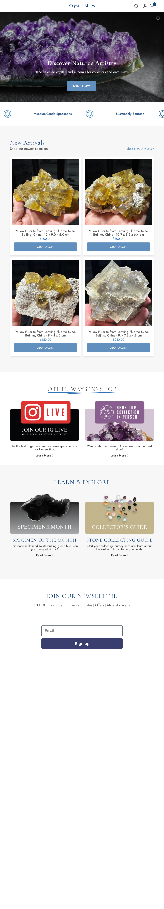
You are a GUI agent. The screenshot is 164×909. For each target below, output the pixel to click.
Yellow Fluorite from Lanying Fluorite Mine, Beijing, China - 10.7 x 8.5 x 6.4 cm (118, 232)
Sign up (82, 643)
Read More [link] (43, 555)
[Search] (136, 6)
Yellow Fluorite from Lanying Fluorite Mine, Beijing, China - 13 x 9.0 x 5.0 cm (45, 232)
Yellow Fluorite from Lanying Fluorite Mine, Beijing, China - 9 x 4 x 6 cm (45, 333)
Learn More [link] (43, 455)
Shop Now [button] (81, 86)
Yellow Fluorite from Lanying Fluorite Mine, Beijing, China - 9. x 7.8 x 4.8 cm (118, 333)
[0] (151, 6)
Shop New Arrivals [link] (139, 148)
